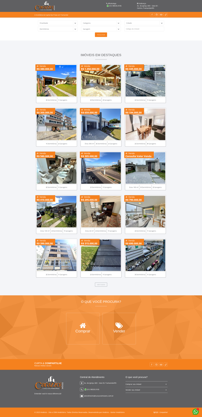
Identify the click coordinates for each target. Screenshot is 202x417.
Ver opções (82, 332)
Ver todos (101, 285)
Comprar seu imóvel (133, 384)
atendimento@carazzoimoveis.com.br (99, 396)
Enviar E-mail (119, 332)
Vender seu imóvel (133, 390)
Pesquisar (101, 35)
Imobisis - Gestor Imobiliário (113, 412)
